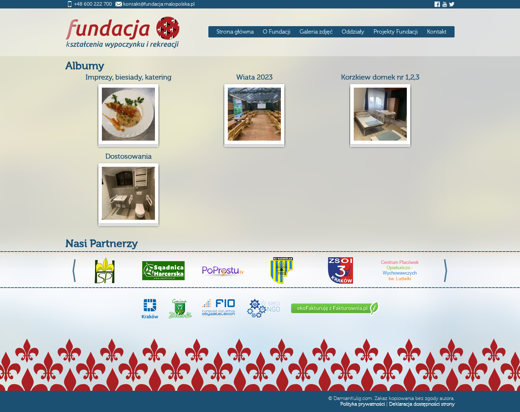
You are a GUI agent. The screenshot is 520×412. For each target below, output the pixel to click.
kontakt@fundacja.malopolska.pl (159, 4)
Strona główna (235, 32)
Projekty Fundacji (396, 32)
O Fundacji (276, 32)
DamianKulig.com (353, 398)
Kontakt (436, 32)
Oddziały (353, 32)
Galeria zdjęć (316, 32)
